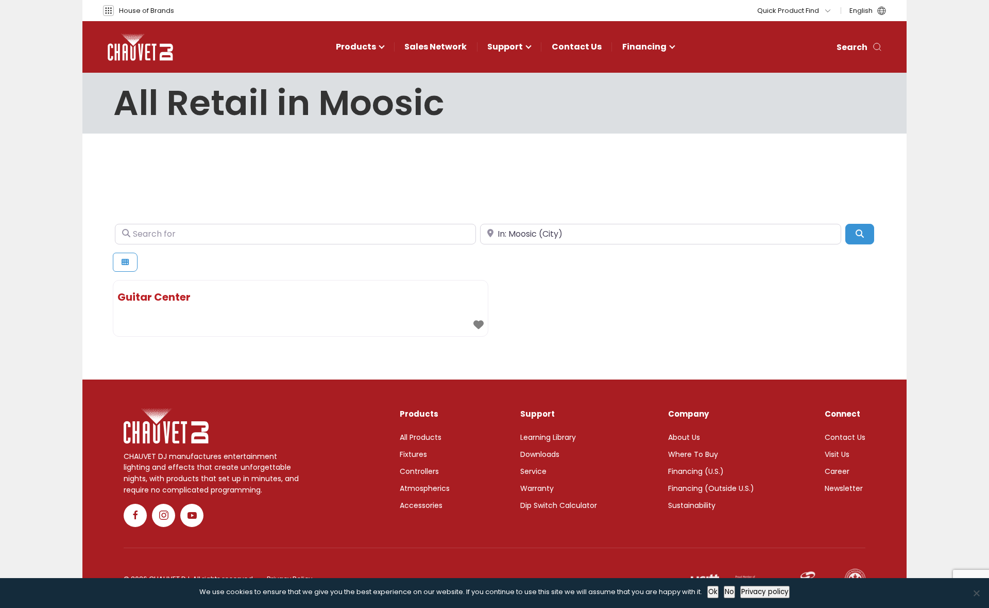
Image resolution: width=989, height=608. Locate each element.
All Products (420, 437)
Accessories (421, 505)
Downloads (539, 454)
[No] (976, 593)
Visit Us (837, 454)
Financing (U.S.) (696, 471)
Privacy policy (765, 592)
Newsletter (844, 488)
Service (533, 471)
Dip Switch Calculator (558, 505)
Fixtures (413, 454)
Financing (644, 47)
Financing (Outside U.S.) (711, 488)
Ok (713, 592)
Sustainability (691, 505)
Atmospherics (425, 488)
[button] (138, 10)
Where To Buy (693, 454)
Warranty (537, 488)
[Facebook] (135, 515)
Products (356, 47)
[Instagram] (163, 515)
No (729, 592)
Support (505, 47)
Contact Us (577, 47)
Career (837, 471)
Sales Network (435, 47)
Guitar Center (154, 297)
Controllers (419, 471)
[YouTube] (191, 515)
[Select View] (125, 262)
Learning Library (548, 437)
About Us (684, 437)
